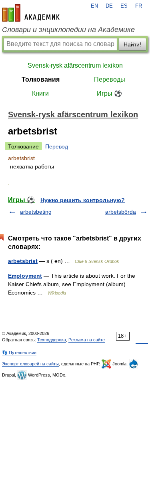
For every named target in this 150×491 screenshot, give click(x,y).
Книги (40, 93)
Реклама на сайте (86, 339)
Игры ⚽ (109, 93)
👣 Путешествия (19, 352)
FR (138, 6)
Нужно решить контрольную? (82, 200)
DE (109, 6)
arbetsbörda (120, 211)
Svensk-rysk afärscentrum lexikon (75, 65)
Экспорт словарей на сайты (30, 363)
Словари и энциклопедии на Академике (68, 30)
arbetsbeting (36, 211)
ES (124, 6)
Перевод (56, 146)
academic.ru (31, 13)
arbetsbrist (23, 261)
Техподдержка (51, 339)
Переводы (109, 79)
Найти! (132, 44)
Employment (25, 276)
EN (94, 6)
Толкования (41, 79)
